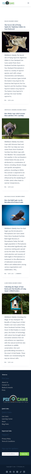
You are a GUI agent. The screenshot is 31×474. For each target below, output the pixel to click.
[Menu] (28, 3)
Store (4, 421)
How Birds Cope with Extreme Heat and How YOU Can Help (14, 114)
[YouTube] (7, 472)
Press (3, 390)
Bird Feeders (9, 283)
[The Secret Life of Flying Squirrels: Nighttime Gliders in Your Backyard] (15, 42)
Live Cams (5, 416)
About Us (5, 382)
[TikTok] (21, 472)
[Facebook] (10, 472)
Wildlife (6, 21)
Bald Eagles (7, 196)
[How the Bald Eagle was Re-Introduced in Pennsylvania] (15, 215)
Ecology (13, 196)
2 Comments (18, 273)
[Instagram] (17, 472)
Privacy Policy (6, 438)
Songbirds (14, 110)
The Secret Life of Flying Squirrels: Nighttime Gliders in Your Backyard (14, 27)
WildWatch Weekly (13, 21)
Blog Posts (5, 424)
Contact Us (5, 385)
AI (4, 283)
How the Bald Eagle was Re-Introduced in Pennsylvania (13, 201)
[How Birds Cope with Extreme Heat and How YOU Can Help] (15, 128)
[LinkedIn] (24, 472)
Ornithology (7, 110)
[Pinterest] (14, 472)
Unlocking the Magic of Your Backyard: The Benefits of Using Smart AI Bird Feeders (15, 289)
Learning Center (7, 419)
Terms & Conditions (8, 441)
